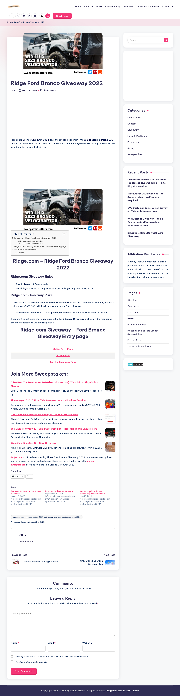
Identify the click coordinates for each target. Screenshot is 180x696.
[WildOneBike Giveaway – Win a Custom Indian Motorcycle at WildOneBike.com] (110, 433)
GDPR (130, 318)
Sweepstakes (134, 154)
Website (87, 642)
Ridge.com (16, 457)
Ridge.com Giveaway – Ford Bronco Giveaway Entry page (40, 246)
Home (9, 22)
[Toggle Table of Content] (63, 234)
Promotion (133, 142)
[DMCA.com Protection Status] (135, 364)
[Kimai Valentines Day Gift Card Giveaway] (110, 447)
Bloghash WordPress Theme (122, 690)
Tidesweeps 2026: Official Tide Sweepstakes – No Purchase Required (48, 400)
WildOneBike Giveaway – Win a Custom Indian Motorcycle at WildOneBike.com (54, 428)
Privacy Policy (135, 340)
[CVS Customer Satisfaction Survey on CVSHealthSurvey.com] (110, 418)
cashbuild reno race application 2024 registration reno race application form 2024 (47, 517)
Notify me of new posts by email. (31, 662)
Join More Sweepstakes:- (25, 249)
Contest (131, 123)
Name (15, 642)
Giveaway (133, 129)
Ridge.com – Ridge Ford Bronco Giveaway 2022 (35, 238)
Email (51, 642)
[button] (62, 16)
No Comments (49, 90)
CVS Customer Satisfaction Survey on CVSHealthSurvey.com (44, 414)
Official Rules (63, 355)
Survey (131, 148)
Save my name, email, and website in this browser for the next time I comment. (51, 656)
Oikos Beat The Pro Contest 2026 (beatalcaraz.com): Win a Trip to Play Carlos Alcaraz (54, 384)
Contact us (133, 306)
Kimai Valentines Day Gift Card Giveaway (33, 443)
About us (132, 300)
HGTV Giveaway (136, 324)
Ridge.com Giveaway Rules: (32, 241)
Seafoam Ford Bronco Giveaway (59, 491)
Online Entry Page (63, 349)
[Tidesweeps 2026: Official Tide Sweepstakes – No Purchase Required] (110, 404)
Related (21, 253)
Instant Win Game (137, 136)
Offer (23, 535)
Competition (134, 117)
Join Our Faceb (58, 362)
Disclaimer (133, 312)
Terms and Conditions (139, 346)
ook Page (71, 362)
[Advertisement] (63, 116)
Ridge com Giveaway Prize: (32, 243)
